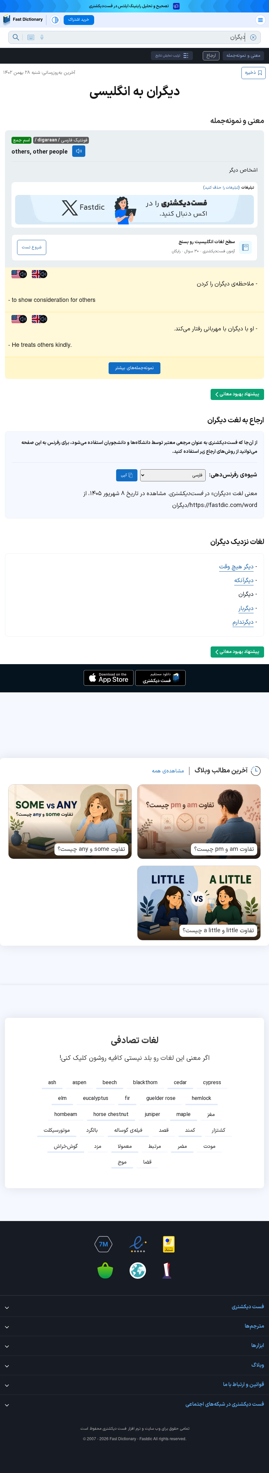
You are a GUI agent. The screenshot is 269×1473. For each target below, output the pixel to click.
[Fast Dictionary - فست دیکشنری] (23, 20)
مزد (97, 1146)
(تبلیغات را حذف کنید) (221, 188)
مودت (209, 1146)
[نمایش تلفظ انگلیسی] (78, 151)
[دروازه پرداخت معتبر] (169, 1244)
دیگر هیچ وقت (236, 566)
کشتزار (218, 1130)
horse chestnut (111, 1115)
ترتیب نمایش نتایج (167, 55)
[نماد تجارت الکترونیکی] (138, 1244)
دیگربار (246, 608)
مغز (211, 1115)
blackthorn (145, 1083)
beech (110, 1083)
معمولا (125, 1146)
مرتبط (154, 1146)
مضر (182, 1146)
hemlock (201, 1099)
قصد (164, 1130)
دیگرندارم (243, 622)
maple (183, 1115)
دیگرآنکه (244, 580)
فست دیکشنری (115, 1429)
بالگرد (92, 1130)
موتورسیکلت (57, 1130)
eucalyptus (95, 1099)
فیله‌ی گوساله (128, 1130)
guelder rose (161, 1099)
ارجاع (211, 55)
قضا (147, 1162)
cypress (212, 1083)
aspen (79, 1083)
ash (52, 1083)
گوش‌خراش (66, 1146)
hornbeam (65, 1115)
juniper (152, 1115)
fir (127, 1099)
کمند (190, 1130)
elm (62, 1099)
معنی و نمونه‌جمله (243, 55)
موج (122, 1162)
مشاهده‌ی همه (168, 771)
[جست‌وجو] (16, 37)
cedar (180, 1083)
